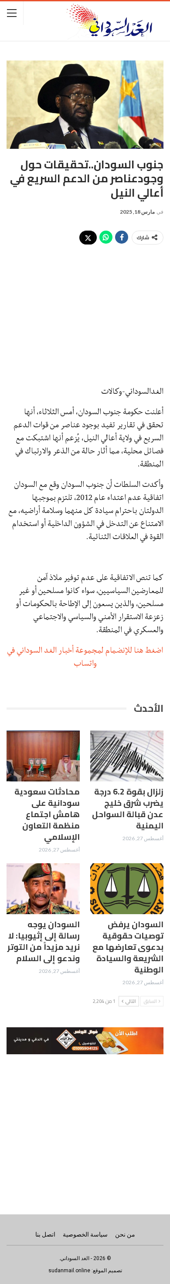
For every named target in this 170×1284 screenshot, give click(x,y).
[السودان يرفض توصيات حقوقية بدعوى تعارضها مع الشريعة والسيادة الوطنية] (126, 889)
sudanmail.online (69, 1270)
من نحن (125, 1234)
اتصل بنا (45, 1234)
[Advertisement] (85, 310)
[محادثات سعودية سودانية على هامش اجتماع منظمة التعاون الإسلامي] (43, 756)
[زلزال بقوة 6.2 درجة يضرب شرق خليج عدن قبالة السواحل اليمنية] (126, 756)
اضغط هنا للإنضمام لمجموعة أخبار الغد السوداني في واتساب (85, 656)
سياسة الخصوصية (85, 1234)
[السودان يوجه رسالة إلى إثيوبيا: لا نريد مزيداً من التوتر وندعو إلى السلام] (43, 889)
